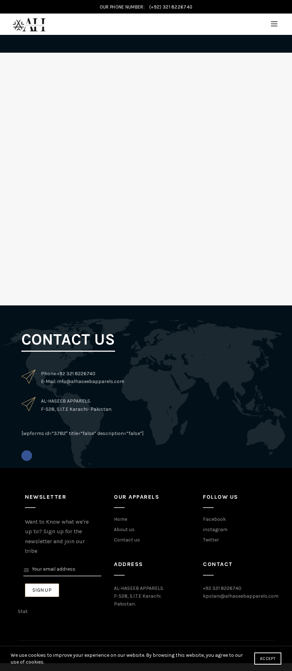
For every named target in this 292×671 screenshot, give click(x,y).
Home (120, 519)
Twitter (211, 540)
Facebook (214, 519)
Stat (23, 611)
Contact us (127, 540)
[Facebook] (26, 455)
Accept (268, 658)
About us (124, 529)
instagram (215, 529)
